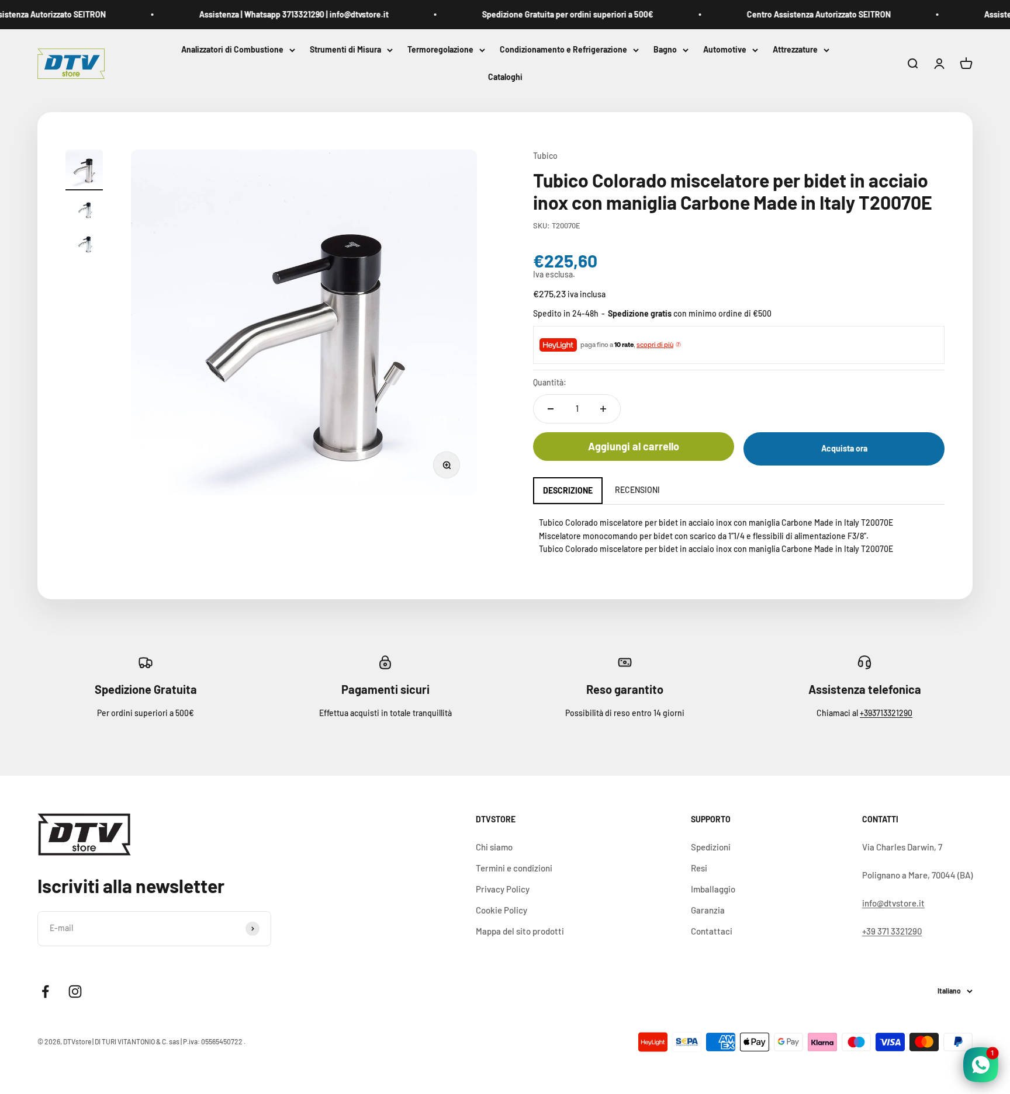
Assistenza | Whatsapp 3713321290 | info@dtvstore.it (277, 14)
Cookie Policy (501, 910)
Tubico (545, 156)
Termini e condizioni (514, 868)
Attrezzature (795, 49)
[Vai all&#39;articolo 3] (84, 245)
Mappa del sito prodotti (520, 931)
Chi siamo (494, 847)
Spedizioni (711, 847)
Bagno (665, 49)
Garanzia (708, 910)
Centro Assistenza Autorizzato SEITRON (802, 14)
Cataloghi (505, 77)
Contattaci (711, 931)
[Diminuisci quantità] (551, 409)
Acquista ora (844, 448)
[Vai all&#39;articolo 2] (84, 210)
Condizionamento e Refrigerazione (563, 49)
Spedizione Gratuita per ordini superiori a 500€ (551, 14)
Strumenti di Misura (345, 49)
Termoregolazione (440, 49)
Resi (699, 868)
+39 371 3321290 (892, 931)
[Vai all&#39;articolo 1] (84, 170)
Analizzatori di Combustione (232, 49)
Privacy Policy (503, 889)
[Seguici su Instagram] (75, 991)
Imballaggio (713, 889)
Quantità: (549, 382)
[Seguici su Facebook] (45, 991)
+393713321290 (886, 713)
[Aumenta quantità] (603, 409)
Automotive (724, 49)
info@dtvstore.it (893, 903)
